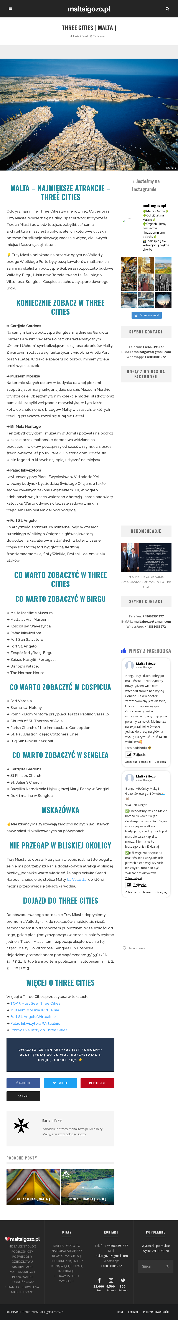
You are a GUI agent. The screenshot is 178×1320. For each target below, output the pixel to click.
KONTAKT (133, 1312)
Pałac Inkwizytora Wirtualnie (35, 1023)
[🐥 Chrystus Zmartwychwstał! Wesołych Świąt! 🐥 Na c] (129, 282)
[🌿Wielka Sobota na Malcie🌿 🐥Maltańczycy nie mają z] (146, 282)
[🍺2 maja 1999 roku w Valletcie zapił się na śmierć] (129, 265)
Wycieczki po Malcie (156, 1246)
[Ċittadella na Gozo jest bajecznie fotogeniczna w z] (146, 265)
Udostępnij (161, 761)
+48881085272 (155, 357)
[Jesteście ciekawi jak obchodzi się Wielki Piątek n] (163, 282)
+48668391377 (153, 347)
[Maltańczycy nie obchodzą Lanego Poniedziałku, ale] (163, 265)
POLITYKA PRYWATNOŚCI (156, 1312)
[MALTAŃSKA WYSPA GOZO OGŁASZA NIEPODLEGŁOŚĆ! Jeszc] (129, 300)
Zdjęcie (140, 754)
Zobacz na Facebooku (138, 761)
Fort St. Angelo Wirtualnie (33, 1016)
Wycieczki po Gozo (155, 1251)
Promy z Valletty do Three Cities (38, 1030)
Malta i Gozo (146, 663)
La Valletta (76, 879)
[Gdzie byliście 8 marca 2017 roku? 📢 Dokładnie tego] (146, 300)
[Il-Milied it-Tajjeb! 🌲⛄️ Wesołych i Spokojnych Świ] (163, 300)
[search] (166, 1266)
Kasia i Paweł (80, 36)
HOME (120, 1312)
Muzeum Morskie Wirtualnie (34, 1010)
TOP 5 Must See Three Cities (35, 1003)
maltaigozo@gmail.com (152, 352)
